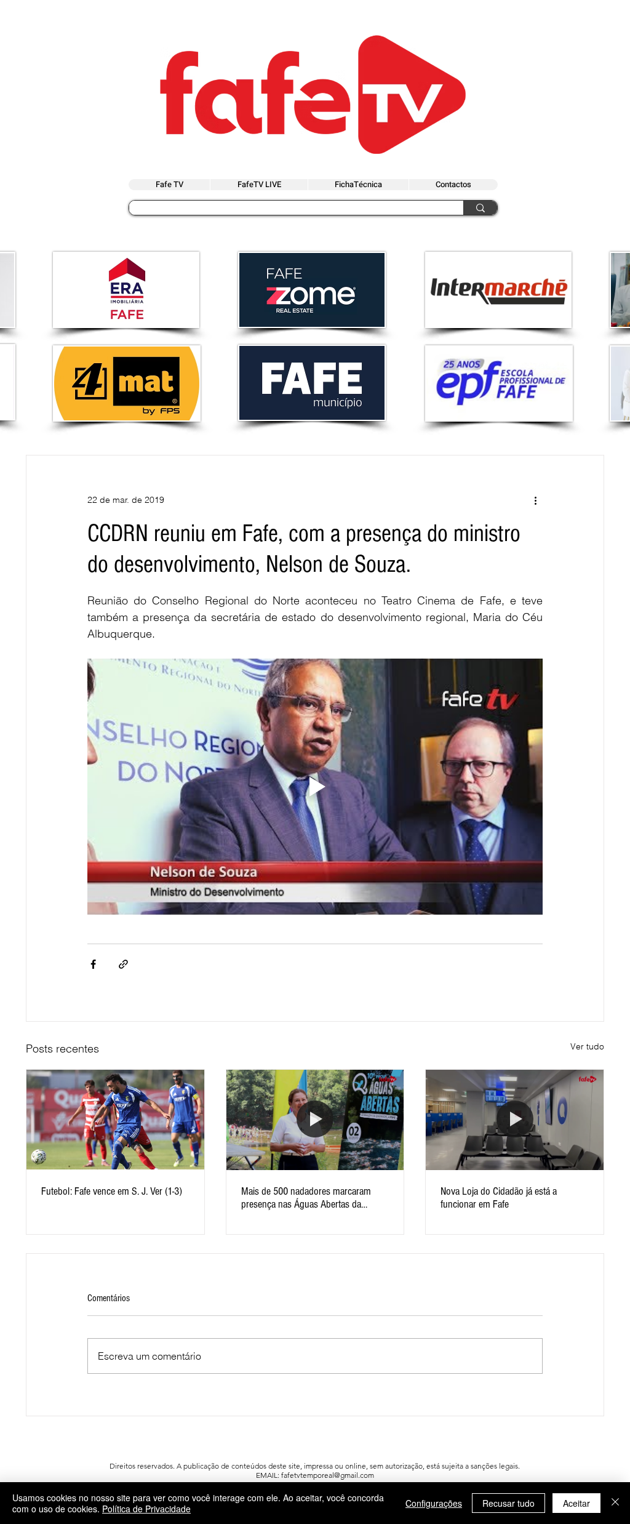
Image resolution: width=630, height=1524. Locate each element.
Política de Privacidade (146, 1508)
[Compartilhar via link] (123, 964)
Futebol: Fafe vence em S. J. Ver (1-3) (111, 1191)
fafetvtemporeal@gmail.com (327, 1475)
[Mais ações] (535, 499)
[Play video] (315, 787)
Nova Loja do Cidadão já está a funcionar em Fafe (499, 1198)
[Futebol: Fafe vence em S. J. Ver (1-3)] (115, 1119)
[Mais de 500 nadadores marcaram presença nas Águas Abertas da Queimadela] (315, 1119)
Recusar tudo (508, 1503)
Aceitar (576, 1503)
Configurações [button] (433, 1503)
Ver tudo (587, 1046)
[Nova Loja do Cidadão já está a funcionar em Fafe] (515, 1119)
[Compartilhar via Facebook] (93, 964)
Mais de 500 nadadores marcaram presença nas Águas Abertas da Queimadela (306, 1198)
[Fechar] (615, 1503)
